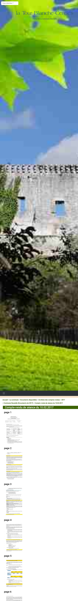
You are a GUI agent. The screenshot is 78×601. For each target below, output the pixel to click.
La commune (14, 400)
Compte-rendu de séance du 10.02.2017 (49, 403)
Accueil (5, 400)
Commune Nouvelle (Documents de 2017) (18, 403)
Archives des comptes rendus (49, 400)
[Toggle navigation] (3, 393)
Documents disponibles (28, 400)
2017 (63, 400)
